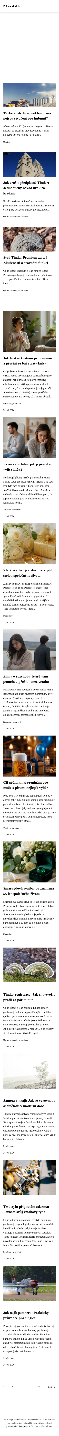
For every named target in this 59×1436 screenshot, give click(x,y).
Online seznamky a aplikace (15, 217)
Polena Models (11, 6)
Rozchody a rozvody (12, 722)
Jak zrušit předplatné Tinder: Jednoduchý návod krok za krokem (26, 188)
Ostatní (6, 142)
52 (38, 1387)
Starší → (51, 1387)
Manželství (8, 616)
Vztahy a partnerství (12, 510)
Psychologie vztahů (12, 404)
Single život (8, 1146)
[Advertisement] (29, 43)
